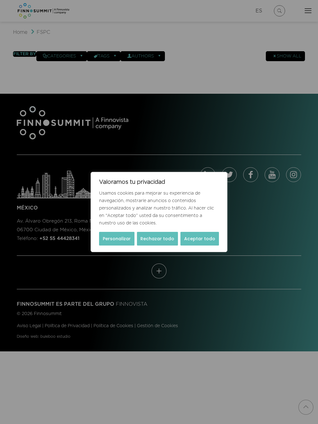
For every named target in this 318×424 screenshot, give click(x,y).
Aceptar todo (199, 239)
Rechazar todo (157, 239)
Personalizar (117, 239)
